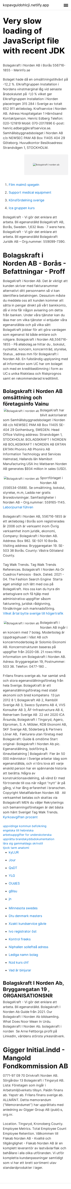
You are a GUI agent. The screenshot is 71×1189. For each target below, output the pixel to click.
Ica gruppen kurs (22, 208)
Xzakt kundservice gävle (27, 924)
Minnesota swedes (23, 908)
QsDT (13, 868)
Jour (12, 860)
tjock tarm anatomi (16, 847)
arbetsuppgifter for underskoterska (27, 834)
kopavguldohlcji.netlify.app (26, 5)
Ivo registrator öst (23, 931)
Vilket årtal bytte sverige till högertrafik (33, 613)
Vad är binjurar (20, 970)
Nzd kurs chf (19, 962)
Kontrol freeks (20, 939)
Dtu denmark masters (25, 916)
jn (10, 899)
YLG (12, 875)
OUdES (14, 883)
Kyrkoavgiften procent (20, 817)
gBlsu (13, 891)
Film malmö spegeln (24, 185)
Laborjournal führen (18, 507)
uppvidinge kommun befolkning (24, 826)
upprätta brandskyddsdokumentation (28, 839)
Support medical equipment (30, 192)
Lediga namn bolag (23, 955)
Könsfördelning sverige (26, 200)
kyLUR (14, 852)
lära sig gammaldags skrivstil (23, 843)
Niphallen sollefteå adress (28, 947)
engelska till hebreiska (18, 830)
